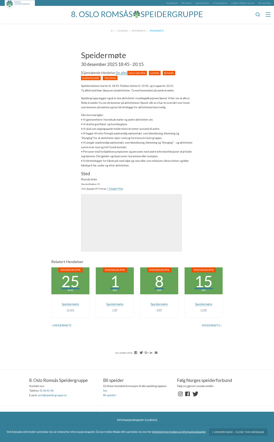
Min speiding (264, 3)
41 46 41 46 (46, 390)
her (105, 390)
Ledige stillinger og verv (243, 3)
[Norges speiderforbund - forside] (20, 4)
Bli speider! (110, 395)
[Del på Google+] (146, 352)
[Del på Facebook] (136, 352)
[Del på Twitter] (141, 352)
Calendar (122, 30)
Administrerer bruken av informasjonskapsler (179, 431)
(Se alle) (121, 73)
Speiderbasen (202, 3)
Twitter (194, 394)
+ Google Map (115, 188)
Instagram (180, 394)
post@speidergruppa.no (52, 395)
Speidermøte (138, 30)
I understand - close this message (238, 431)
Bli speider (187, 3)
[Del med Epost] (156, 352)
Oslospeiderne (220, 3)
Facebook (187, 394)
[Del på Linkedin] (151, 352)
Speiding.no (172, 3)
